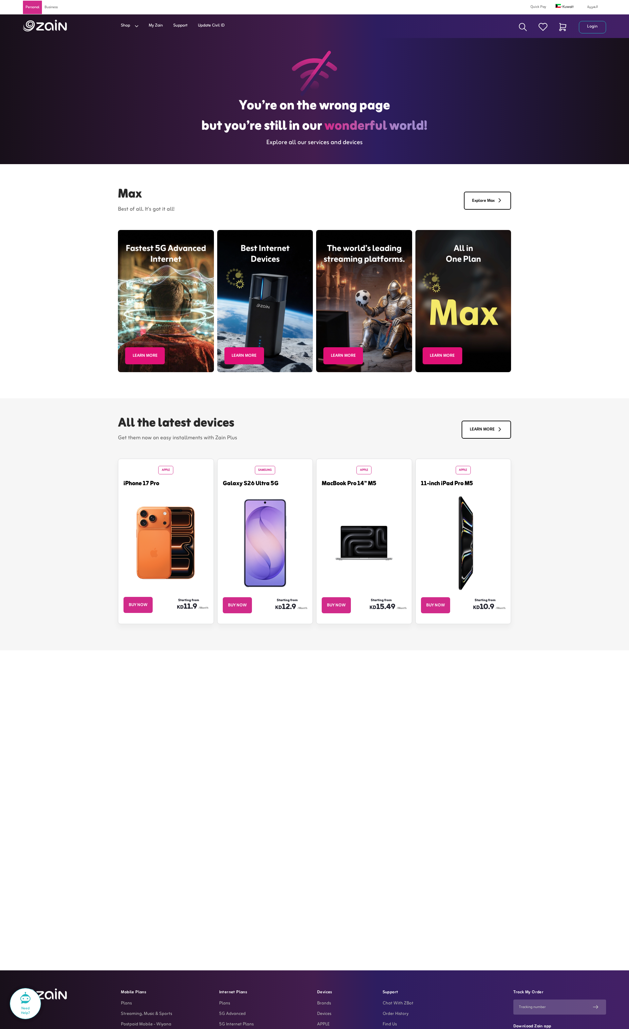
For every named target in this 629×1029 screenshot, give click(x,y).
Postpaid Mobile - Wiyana (146, 1024)
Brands (324, 1003)
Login (592, 26)
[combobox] (569, 6)
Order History (396, 1014)
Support (180, 25)
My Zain (156, 25)
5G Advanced (232, 1014)
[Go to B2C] (45, 25)
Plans (126, 1003)
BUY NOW (138, 605)
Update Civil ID (211, 25)
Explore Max (483, 200)
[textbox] (569, 6)
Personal (32, 7)
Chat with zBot (398, 1003)
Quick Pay (538, 7)
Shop (126, 25)
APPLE (323, 1024)
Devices (324, 1014)
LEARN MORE (145, 355)
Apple (166, 470)
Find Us (390, 1024)
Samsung (265, 470)
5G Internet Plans (236, 1024)
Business (51, 7)
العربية (592, 7)
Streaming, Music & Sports (146, 1014)
